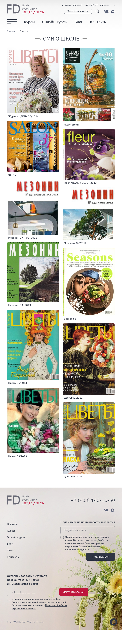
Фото (10, 550)
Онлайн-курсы (54, 21)
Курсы (29, 21)
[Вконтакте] (106, 11)
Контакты (98, 21)
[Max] (113, 11)
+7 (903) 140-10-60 (72, 5)
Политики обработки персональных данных (83, 548)
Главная (11, 31)
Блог (79, 21)
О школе (12, 524)
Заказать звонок (77, 11)
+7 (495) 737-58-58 (100, 5)
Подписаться (100, 556)
